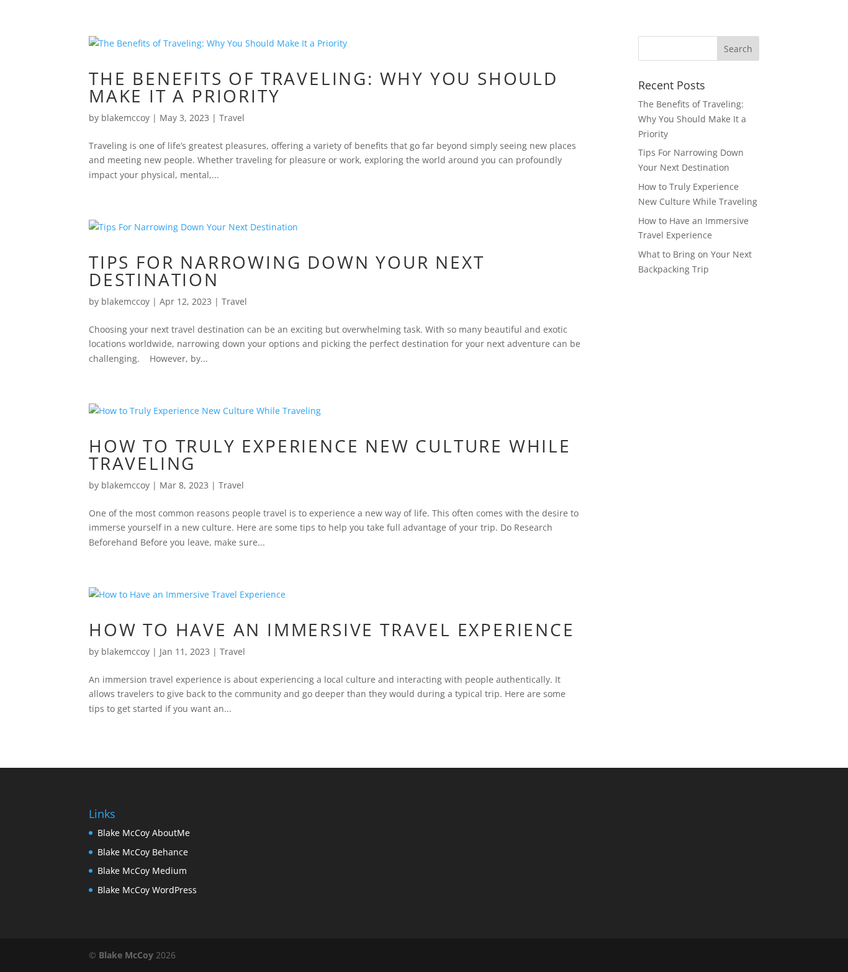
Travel (232, 118)
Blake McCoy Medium (142, 870)
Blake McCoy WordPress (147, 890)
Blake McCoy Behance (142, 852)
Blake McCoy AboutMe (143, 833)
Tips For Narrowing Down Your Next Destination (286, 270)
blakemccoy (125, 118)
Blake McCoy (126, 955)
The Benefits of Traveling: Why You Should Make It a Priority (323, 86)
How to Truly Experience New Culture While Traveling (330, 454)
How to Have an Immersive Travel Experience (332, 629)
